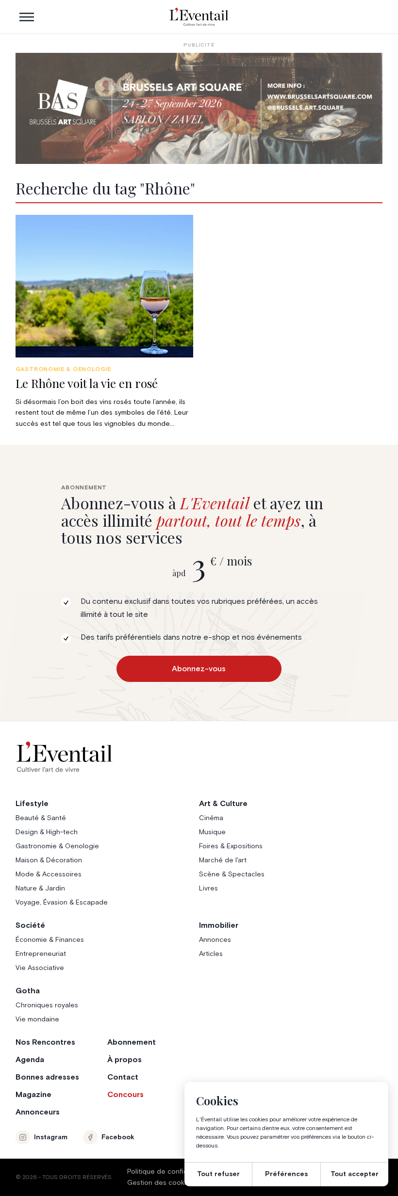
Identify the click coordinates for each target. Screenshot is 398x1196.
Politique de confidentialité (170, 1171)
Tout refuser (218, 1174)
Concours (125, 1095)
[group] (104, 322)
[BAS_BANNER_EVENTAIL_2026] (199, 108)
